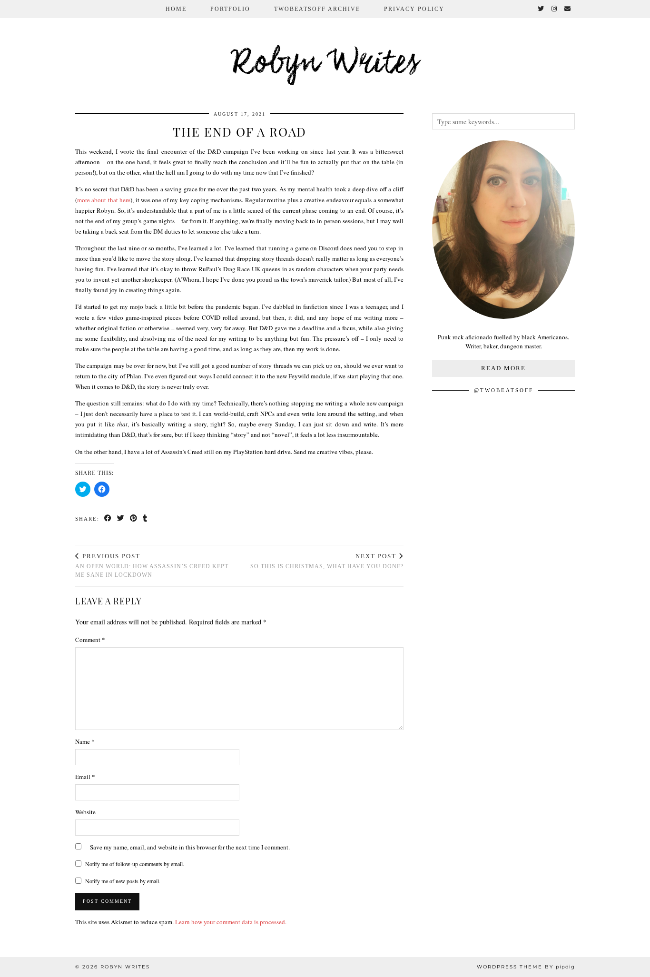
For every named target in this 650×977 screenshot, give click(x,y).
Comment (90, 639)
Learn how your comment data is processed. (230, 922)
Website (85, 812)
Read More (503, 368)
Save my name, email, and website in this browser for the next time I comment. (190, 847)
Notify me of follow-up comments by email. (134, 864)
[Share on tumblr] (145, 518)
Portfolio (230, 9)
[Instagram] (555, 9)
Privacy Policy (414, 9)
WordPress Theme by (526, 967)
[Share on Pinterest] (134, 518)
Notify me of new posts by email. (122, 881)
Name (85, 741)
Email (85, 776)
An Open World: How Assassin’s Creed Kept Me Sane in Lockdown (151, 566)
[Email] (567, 9)
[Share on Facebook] (108, 518)
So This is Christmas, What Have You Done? (327, 561)
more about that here (103, 200)
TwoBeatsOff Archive (317, 9)
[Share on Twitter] (121, 518)
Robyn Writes (325, 64)
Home (176, 9)
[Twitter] (541, 9)
